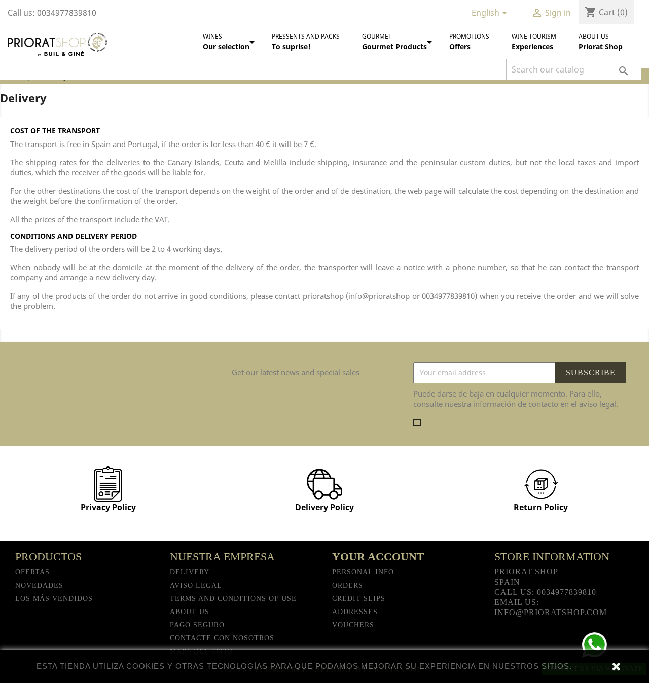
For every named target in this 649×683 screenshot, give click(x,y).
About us (189, 612)
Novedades (39, 585)
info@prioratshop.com (550, 612)
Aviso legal (196, 585)
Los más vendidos (54, 598)
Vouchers (353, 625)
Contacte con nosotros (222, 638)
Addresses (355, 612)
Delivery (189, 572)
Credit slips (358, 598)
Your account (378, 556)
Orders (347, 585)
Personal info (363, 572)
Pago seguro (197, 625)
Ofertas (32, 572)
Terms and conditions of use (233, 598)
